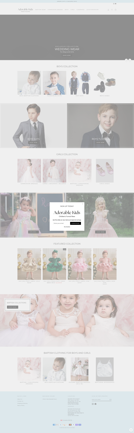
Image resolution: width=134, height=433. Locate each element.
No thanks (67, 226)
